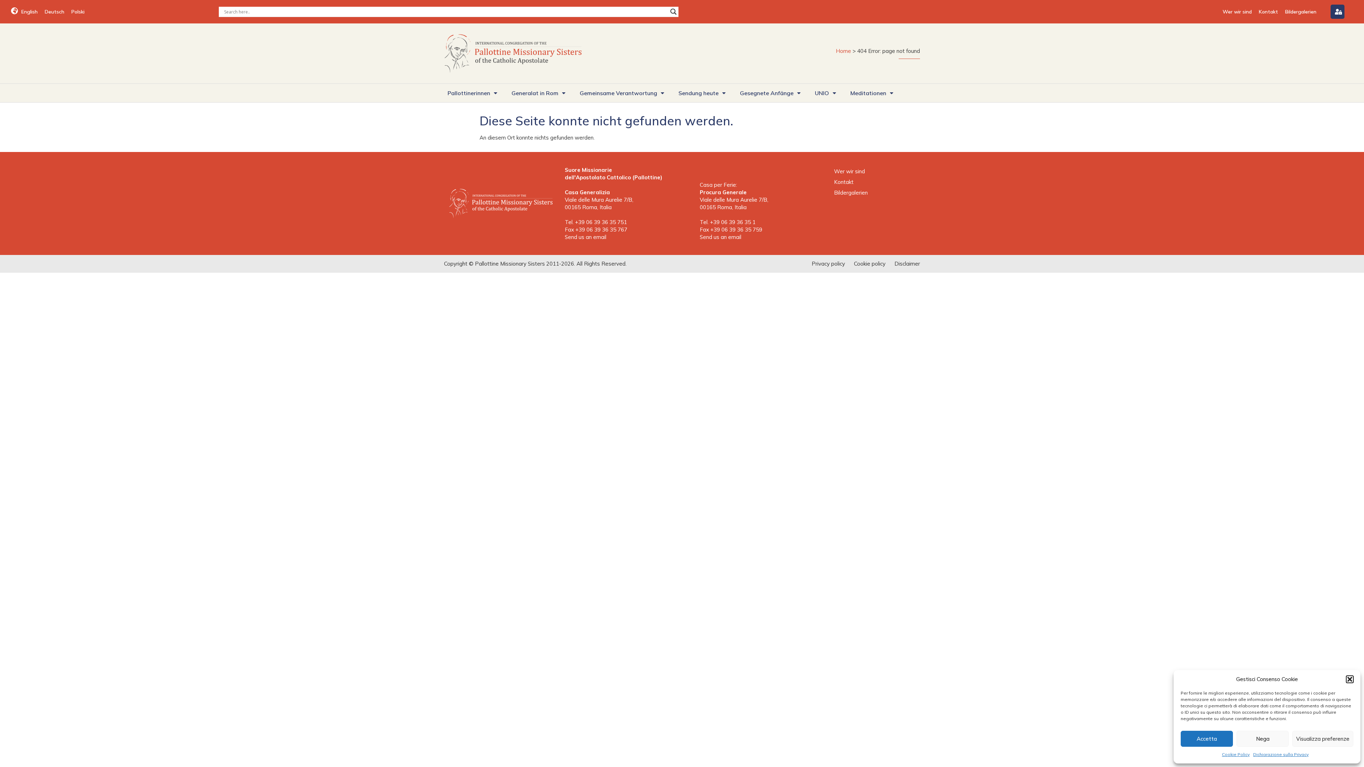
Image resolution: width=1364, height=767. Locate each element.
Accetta (1207, 738)
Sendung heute (698, 93)
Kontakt (1268, 12)
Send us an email (585, 237)
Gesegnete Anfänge (767, 93)
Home (843, 51)
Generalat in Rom (535, 93)
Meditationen (868, 93)
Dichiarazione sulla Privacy (1281, 754)
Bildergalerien (1300, 12)
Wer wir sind (1237, 12)
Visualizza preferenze (1322, 738)
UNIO (822, 93)
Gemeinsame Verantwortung (618, 93)
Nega (1263, 738)
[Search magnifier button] (673, 12)
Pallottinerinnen (469, 93)
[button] (1349, 679)
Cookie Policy (1236, 754)
